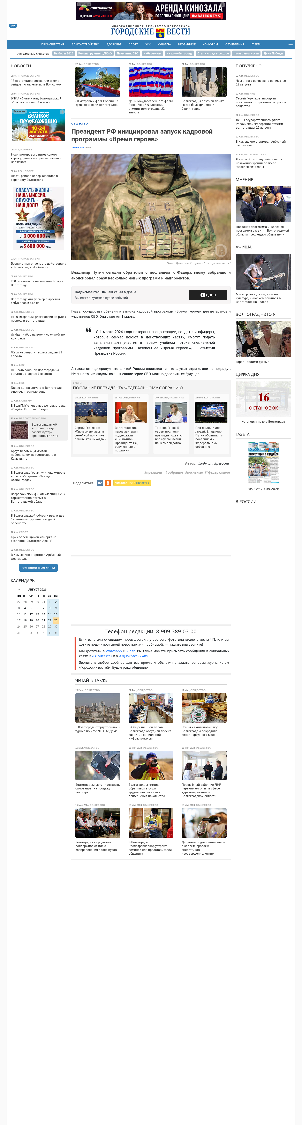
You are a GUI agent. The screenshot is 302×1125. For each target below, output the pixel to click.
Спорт (133, 44)
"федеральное (218, 472)
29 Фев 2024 (77, 147)
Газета (256, 44)
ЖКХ (148, 44)
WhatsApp (114, 651)
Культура (164, 44)
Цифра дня (248, 374)
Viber (131, 651)
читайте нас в (132, 483)
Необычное (187, 44)
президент (155, 472)
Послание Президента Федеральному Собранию (128, 388)
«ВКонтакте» (102, 656)
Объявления (234, 44)
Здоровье (114, 44)
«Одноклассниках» (133, 656)
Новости (21, 66)
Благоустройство (85, 44)
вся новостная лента (38, 567)
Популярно (249, 66)
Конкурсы (210, 44)
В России (246, 501)
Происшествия (53, 44)
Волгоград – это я (255, 314)
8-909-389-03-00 (176, 631)
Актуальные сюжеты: (33, 53)
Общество (79, 123)
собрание (175, 472)
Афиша (244, 246)
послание (195, 472)
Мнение (244, 179)
